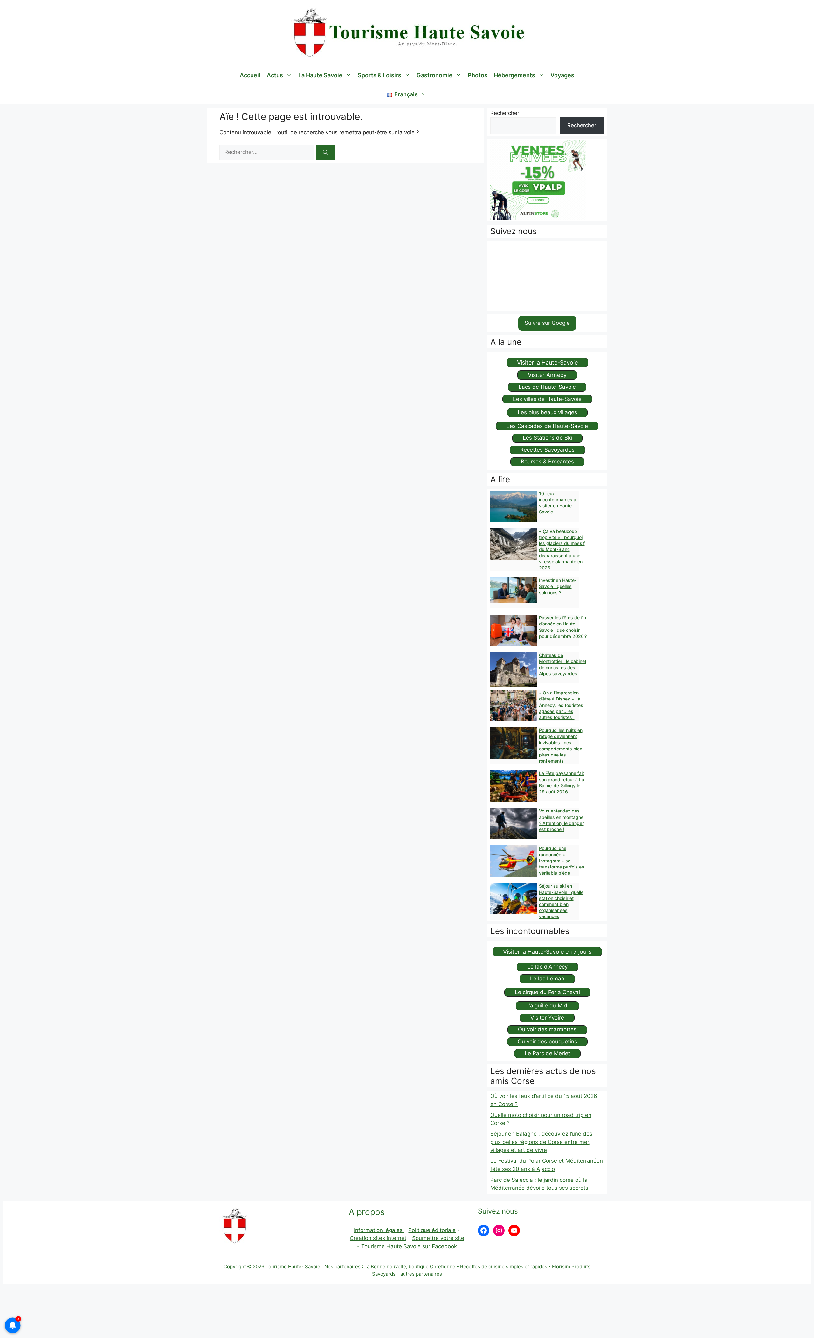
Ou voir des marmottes (547, 1029)
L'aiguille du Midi (547, 1005)
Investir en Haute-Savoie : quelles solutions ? (557, 586)
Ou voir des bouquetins (547, 1041)
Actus (275, 75)
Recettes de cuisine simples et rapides (503, 1267)
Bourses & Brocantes (547, 461)
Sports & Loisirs (379, 75)
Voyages (562, 75)
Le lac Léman (547, 978)
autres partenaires (421, 1274)
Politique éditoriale (432, 1230)
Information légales (379, 1230)
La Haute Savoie (320, 75)
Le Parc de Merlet (547, 1053)
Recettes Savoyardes (547, 450)
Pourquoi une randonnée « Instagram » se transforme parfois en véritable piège (561, 860)
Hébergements (514, 75)
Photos (477, 75)
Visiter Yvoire (547, 1017)
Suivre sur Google (547, 323)
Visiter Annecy (547, 375)
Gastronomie (434, 75)
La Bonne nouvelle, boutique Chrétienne (409, 1267)
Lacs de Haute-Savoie (547, 387)
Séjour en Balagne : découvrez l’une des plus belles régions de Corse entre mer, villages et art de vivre (541, 1142)
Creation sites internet (378, 1238)
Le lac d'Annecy (547, 967)
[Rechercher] (325, 152)
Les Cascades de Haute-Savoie (547, 426)
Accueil (250, 75)
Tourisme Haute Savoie (391, 1246)
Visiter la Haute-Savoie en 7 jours (547, 951)
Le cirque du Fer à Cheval (547, 992)
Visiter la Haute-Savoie (547, 362)
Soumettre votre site (438, 1238)
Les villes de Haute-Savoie (547, 399)
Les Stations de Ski (547, 438)
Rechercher (504, 113)
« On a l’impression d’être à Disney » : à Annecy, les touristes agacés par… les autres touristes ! (561, 705)
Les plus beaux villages (547, 412)
